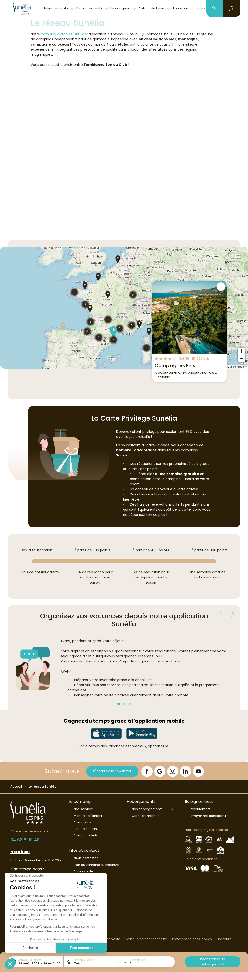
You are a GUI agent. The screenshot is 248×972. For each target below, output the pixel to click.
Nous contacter (86, 858)
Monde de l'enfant (88, 816)
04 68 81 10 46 (24, 840)
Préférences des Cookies (192, 939)
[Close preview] (221, 286)
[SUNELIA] (106, 733)
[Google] (159, 771)
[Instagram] (172, 771)
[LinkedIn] (185, 771)
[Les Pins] (25, 8)
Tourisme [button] (180, 8)
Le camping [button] (120, 8)
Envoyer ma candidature (209, 816)
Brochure (224, 939)
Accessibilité (83, 871)
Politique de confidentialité (146, 939)
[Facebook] (147, 771)
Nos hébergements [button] (147, 809)
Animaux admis (86, 835)
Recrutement (200, 809)
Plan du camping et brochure (96, 865)
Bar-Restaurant (86, 829)
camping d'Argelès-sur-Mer (64, 34)
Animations (82, 822)
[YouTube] (198, 771)
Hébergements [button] (56, 8)
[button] (231, 8)
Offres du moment (146, 816)
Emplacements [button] (89, 8)
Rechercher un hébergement (212, 962)
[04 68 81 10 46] (214, 8)
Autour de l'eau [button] (152, 8)
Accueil (16, 786)
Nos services (84, 809)
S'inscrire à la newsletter (112, 771)
